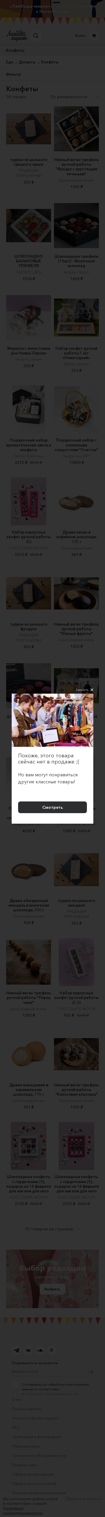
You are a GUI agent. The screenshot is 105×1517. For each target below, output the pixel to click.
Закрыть (82, 690)
